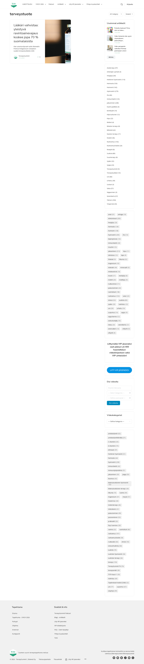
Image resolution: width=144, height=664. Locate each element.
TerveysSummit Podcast (62, 613)
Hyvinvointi (110, 91)
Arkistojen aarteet (113, 72)
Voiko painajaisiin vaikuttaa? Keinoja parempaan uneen (120, 48)
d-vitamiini (113, 446)
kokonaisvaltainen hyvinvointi (118, 484)
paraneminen (114, 517)
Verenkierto (111, 196)
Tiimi (56, 638)
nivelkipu (123, 280)
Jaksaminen (111, 103)
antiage (122, 214)
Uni (108, 177)
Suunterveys (111, 157)
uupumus (113, 312)
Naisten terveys (112, 134)
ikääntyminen (114, 239)
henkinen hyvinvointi (116, 454)
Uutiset (109, 185)
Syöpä (109, 165)
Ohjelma (15, 626)
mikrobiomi (113, 509)
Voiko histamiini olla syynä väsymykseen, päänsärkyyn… (122, 38)
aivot (111, 214)
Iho (108, 95)
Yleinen (109, 200)
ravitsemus (113, 296)
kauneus (112, 479)
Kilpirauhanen (112, 115)
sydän (111, 304)
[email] (114, 658)
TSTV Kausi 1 (114, 574)
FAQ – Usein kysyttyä (61, 630)
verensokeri (113, 329)
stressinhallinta (115, 546)
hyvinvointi (113, 235)
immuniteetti (114, 243)
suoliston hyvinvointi (116, 554)
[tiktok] (125, 658)
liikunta (123, 259)
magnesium (113, 263)
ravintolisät (114, 292)
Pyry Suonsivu (114, 525)
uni (110, 308)
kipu (126, 251)
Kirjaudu (130, 4)
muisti (111, 276)
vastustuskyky (114, 321)
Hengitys (110, 76)
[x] (133, 658)
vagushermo (114, 317)
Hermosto (110, 83)
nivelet (112, 280)
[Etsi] (122, 4)
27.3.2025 (21, 58)
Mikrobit (110, 130)
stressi (112, 300)
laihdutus (113, 255)
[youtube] (129, 658)
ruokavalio (113, 542)
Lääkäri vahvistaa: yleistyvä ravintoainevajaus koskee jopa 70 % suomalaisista (26, 33)
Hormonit (110, 87)
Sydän (109, 161)
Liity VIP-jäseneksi (60, 622)
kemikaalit (110, 111)
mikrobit (112, 267)
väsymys (112, 591)
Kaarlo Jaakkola (112, 107)
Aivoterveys (111, 68)
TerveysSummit (24, 56)
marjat (126, 497)
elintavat (112, 450)
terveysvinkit (114, 570)
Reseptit (109, 150)
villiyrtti (111, 333)
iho (125, 235)
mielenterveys (114, 505)
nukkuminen (114, 284)
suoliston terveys (115, 558)
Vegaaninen (111, 192)
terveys (112, 562)
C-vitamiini (113, 442)
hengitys (112, 223)
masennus (113, 501)
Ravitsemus (111, 142)
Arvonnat (15, 630)
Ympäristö (110, 204)
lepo (123, 255)
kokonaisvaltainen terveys (118, 489)
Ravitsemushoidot (113, 146)
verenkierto (123, 325)
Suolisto (109, 153)
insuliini (112, 247)
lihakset (112, 259)
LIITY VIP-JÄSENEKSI (119, 370)
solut (126, 296)
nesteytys (123, 276)
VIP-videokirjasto (60, 626)
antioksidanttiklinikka (117, 438)
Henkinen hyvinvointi (114, 80)
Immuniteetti (111, 99)
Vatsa (109, 188)
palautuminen (114, 288)
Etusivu (14, 613)
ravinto (112, 529)
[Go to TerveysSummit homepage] (14, 4)
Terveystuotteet (112, 173)
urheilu (121, 308)
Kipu (108, 118)
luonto (123, 493)
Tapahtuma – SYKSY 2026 (21, 617)
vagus (124, 312)
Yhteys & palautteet (61, 634)
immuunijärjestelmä (116, 470)
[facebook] (117, 658)
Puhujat (15, 622)
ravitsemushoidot (115, 538)
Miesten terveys (112, 126)
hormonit (113, 231)
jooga (125, 474)
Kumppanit (16, 634)
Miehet (109, 122)
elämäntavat (114, 218)
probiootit (113, 521)
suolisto (123, 300)
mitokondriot (114, 272)
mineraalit (124, 267)
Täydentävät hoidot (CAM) (118, 583)
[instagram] (121, 658)
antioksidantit (114, 434)
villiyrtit (126, 329)
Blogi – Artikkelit (59, 617)
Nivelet (109, 138)
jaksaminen (114, 251)
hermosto (113, 227)
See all (111, 57)
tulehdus (123, 304)
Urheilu (109, 181)
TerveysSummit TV (116, 566)
